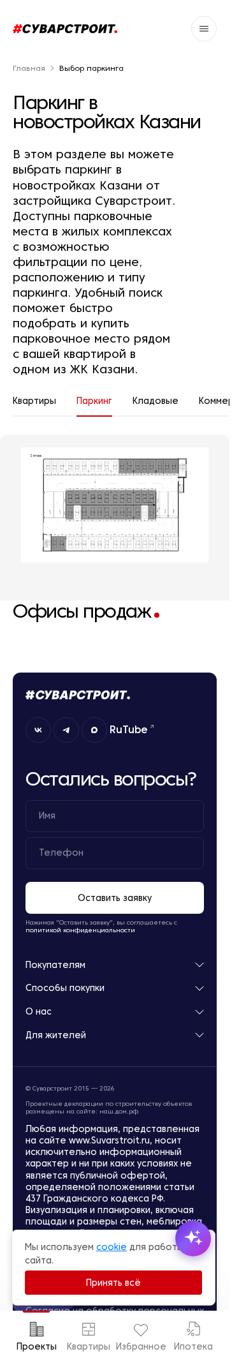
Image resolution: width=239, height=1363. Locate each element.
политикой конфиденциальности (80, 930)
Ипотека (193, 1346)
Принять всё (113, 1282)
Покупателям (55, 965)
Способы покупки (65, 988)
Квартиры (88, 1346)
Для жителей (55, 1035)
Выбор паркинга (91, 68)
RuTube (129, 729)
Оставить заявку (115, 898)
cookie (111, 1247)
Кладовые (155, 400)
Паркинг (94, 400)
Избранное (140, 1346)
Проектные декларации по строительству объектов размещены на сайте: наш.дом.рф (108, 1107)
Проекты (37, 1346)
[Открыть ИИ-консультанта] (193, 1238)
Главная (29, 68)
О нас (38, 1011)
